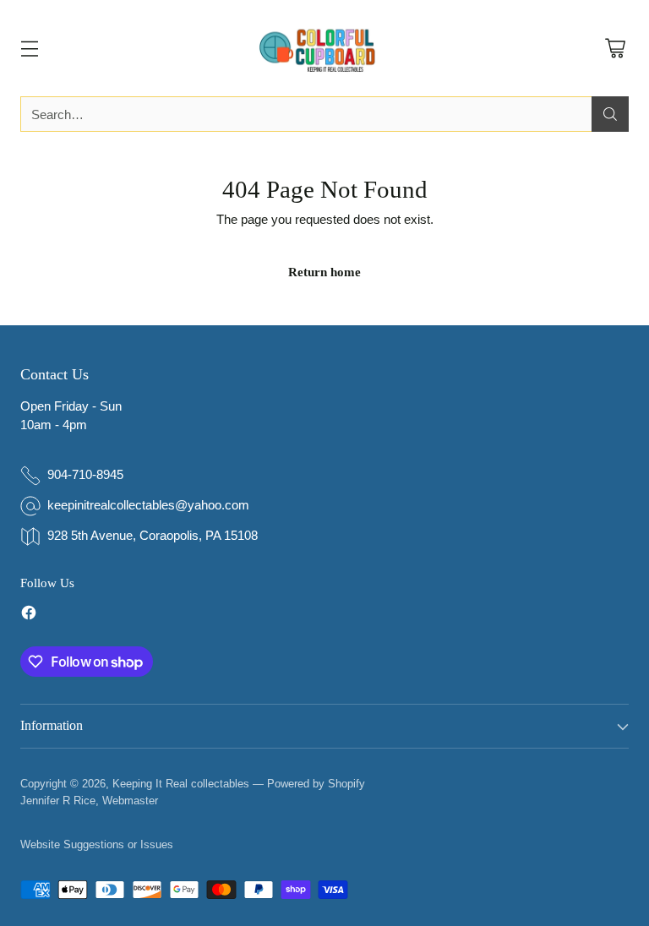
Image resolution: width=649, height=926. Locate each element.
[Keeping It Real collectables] (324, 48)
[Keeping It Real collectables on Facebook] (29, 615)
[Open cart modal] (614, 48)
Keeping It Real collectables (180, 783)
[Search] (610, 114)
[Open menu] (29, 48)
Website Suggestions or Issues (96, 844)
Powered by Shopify (316, 783)
